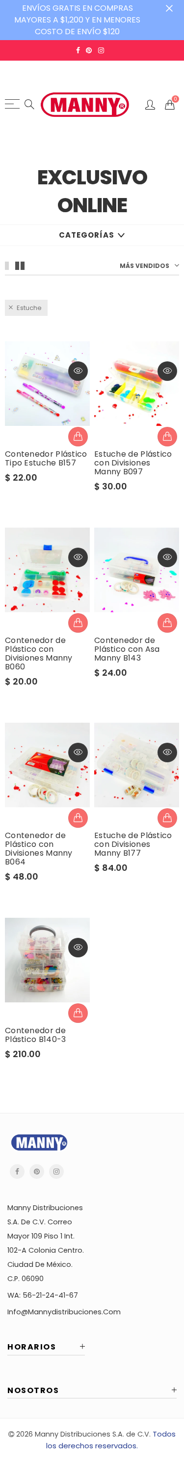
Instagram (56, 1171)
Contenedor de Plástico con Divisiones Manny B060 (39, 653)
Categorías (86, 235)
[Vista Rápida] (78, 371)
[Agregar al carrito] (78, 436)
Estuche (29, 307)
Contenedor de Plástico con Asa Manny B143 (127, 649)
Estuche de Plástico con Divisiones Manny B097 (133, 463)
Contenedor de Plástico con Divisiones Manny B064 (39, 848)
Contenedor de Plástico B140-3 (35, 1035)
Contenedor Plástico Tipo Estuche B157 (46, 458)
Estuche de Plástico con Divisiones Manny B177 (133, 844)
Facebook (17, 1171)
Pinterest (36, 1171)
